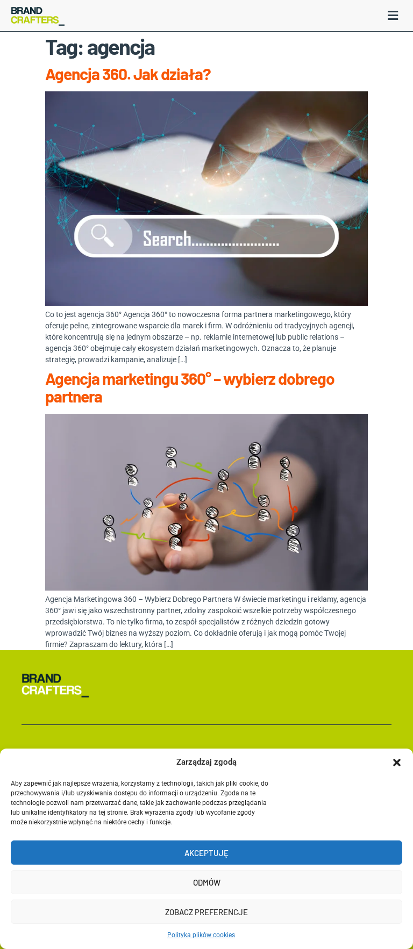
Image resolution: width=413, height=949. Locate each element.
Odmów (206, 882)
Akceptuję (206, 853)
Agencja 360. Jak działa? (128, 73)
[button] (396, 762)
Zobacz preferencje (206, 912)
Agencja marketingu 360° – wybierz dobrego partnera (189, 387)
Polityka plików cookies (201, 935)
